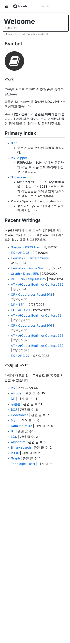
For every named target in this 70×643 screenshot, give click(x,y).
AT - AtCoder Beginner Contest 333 (37, 335)
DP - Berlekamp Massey (28, 279)
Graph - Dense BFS (25, 274)
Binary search (21, 447)
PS (13, 388)
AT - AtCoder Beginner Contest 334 (37, 315)
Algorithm (18, 442)
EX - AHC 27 (20, 356)
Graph (15, 458)
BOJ (14, 409)
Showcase (18, 177)
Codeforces (19, 415)
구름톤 (15, 404)
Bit (13, 431)
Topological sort (23, 464)
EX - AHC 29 (20, 310)
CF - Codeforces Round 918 (31, 294)
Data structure (21, 426)
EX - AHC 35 (20, 253)
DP (13, 399)
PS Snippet (19, 158)
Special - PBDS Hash (26, 247)
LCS (14, 437)
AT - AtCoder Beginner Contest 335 (37, 284)
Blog (14, 143)
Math (14, 420)
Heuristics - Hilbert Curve (30, 258)
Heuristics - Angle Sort (28, 268)
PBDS (15, 453)
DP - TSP (17, 304)
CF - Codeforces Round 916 (31, 325)
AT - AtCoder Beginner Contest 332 (37, 346)
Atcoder (17, 393)
